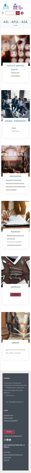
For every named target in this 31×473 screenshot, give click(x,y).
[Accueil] (12, 6)
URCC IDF (6, 460)
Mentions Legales (8, 418)
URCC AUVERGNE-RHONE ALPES (13, 455)
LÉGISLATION (15, 176)
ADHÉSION (15, 287)
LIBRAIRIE (16, 342)
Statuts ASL (14, 69)
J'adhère (15, 294)
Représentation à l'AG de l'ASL (15, 235)
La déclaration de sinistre (14, 245)
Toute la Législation (11, 190)
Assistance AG (15, 72)
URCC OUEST (7, 457)
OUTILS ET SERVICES (15, 65)
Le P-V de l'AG (11, 239)
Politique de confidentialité (11, 420)
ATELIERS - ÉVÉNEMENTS (15, 121)
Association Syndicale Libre (13, 180)
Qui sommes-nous (8, 415)
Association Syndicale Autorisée (15, 183)
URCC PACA (7, 452)
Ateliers (14, 128)
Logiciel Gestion (15, 76)
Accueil (15, 25)
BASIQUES (15, 231)
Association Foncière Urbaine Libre (15, 186)
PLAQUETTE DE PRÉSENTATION (13, 436)
